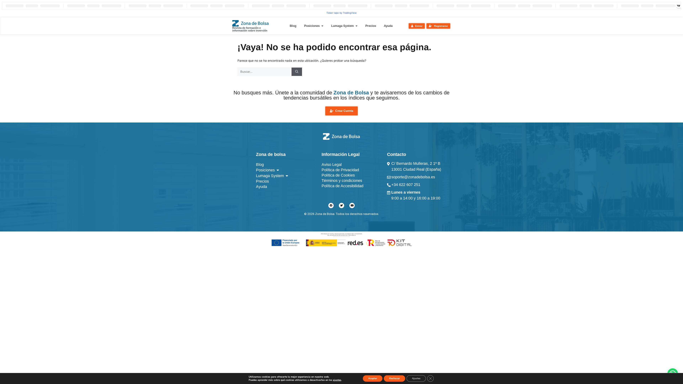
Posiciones (312, 26)
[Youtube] (352, 205)
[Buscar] (297, 72)
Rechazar (394, 378)
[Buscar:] (264, 71)
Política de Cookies (338, 175)
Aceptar (372, 378)
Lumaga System (342, 26)
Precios (370, 26)
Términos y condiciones (342, 180)
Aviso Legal (332, 164)
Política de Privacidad (340, 170)
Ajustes (416, 378)
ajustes (337, 380)
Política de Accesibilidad (342, 186)
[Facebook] (331, 205)
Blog (293, 26)
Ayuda (388, 26)
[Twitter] (341, 205)
